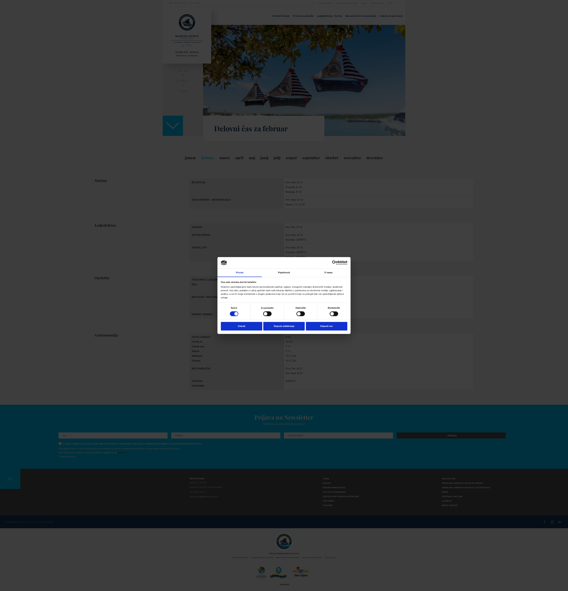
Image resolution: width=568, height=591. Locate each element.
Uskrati (241, 326)
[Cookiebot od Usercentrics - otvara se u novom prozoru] (334, 263)
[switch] (267, 313)
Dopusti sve (326, 326)
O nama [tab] (328, 272)
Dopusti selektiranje (284, 326)
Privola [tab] (239, 272)
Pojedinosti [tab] (284, 272)
